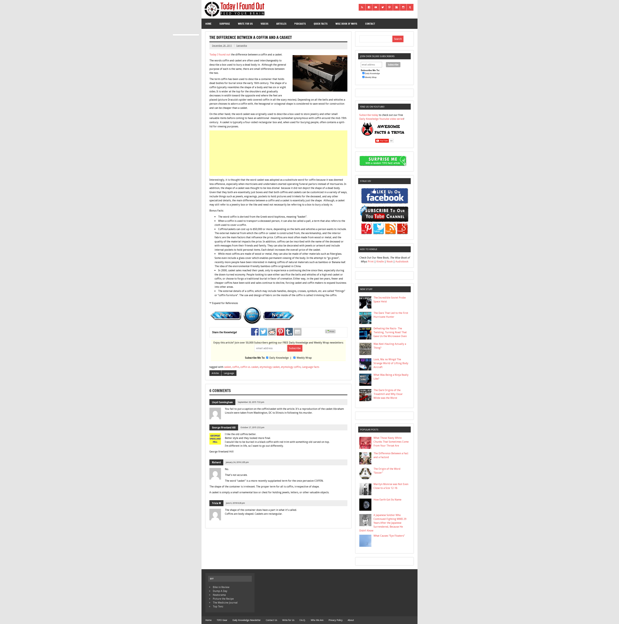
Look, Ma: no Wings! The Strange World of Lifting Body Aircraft (390, 363)
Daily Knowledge (279, 357)
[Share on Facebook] (255, 332)
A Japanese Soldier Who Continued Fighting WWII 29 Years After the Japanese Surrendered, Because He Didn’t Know (382, 523)
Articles (281, 23)
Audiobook (401, 261)
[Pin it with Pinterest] (280, 332)
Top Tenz (218, 606)
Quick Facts (321, 23)
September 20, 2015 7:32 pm (251, 402)
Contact (370, 23)
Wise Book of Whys (346, 23)
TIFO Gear (222, 620)
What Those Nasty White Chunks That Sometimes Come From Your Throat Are (391, 441)
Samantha (241, 45)
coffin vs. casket (249, 367)
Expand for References (225, 303)
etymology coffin (291, 367)
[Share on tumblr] (289, 332)
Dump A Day (220, 591)
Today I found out (219, 54)
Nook (390, 261)
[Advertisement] (279, 153)
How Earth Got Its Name (387, 499)
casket (227, 367)
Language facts (310, 367)
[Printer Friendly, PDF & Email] (331, 332)
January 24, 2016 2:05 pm (237, 462)
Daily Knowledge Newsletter (246, 620)
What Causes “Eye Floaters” (389, 535)
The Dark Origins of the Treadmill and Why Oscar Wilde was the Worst (388, 394)
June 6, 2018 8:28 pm (235, 503)
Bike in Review (221, 587)
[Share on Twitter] (263, 332)
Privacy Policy (336, 620)
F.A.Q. (303, 620)
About (351, 620)
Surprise (224, 23)
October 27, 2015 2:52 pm (252, 427)
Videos (264, 23)
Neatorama (219, 594)
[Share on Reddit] (272, 332)
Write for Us (245, 23)
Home (208, 23)
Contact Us (271, 620)
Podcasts (300, 23)
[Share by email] (297, 332)
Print (371, 261)
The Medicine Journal (225, 602)
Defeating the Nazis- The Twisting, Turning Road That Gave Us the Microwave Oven (390, 332)
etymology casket (270, 367)
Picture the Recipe (223, 598)
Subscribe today (368, 115)
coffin (235, 367)
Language (229, 373)
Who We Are (317, 620)
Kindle (380, 261)
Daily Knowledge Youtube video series (381, 118)
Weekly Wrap (304, 357)
